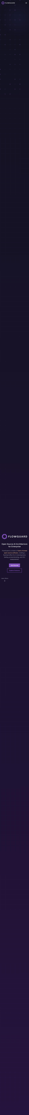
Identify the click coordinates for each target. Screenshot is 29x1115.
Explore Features (14, 570)
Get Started (14, 565)
